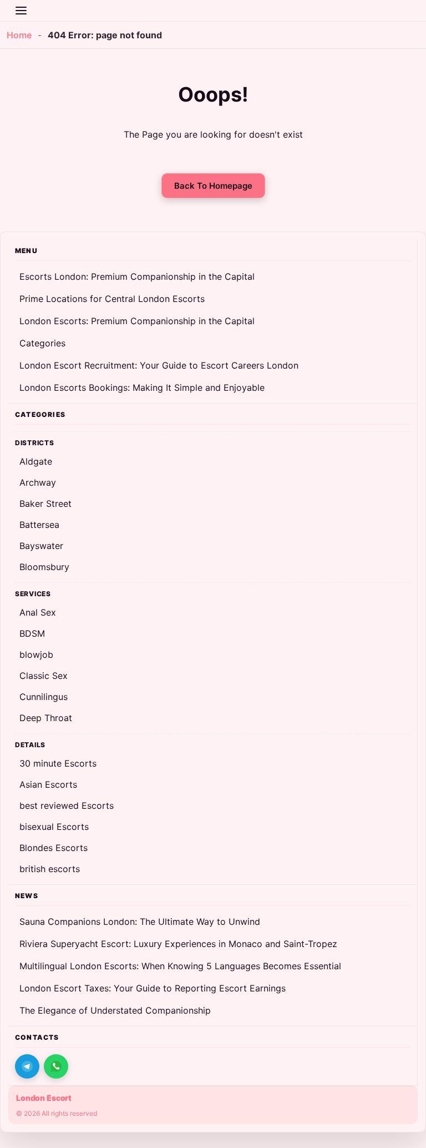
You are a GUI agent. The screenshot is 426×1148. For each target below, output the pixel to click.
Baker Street (45, 503)
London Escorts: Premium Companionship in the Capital (137, 320)
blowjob (36, 654)
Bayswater (41, 545)
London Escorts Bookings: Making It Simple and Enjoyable (142, 387)
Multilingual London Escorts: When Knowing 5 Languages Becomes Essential (180, 965)
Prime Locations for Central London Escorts (112, 298)
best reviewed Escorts (66, 805)
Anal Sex (37, 612)
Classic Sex (43, 675)
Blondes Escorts (53, 847)
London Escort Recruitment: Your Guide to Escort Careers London (158, 365)
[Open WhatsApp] (56, 1066)
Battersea (39, 524)
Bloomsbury (44, 566)
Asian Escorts (48, 784)
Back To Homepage (213, 185)
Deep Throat (45, 717)
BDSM (32, 633)
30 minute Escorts (58, 763)
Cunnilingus (43, 696)
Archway (37, 482)
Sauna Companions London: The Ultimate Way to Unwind (139, 921)
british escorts (49, 868)
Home (19, 35)
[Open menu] (21, 10)
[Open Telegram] (27, 1066)
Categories (42, 343)
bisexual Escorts (54, 826)
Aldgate (35, 461)
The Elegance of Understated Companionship (115, 1010)
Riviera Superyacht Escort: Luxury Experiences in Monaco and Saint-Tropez (178, 943)
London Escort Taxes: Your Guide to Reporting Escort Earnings (152, 988)
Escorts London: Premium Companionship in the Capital (137, 276)
